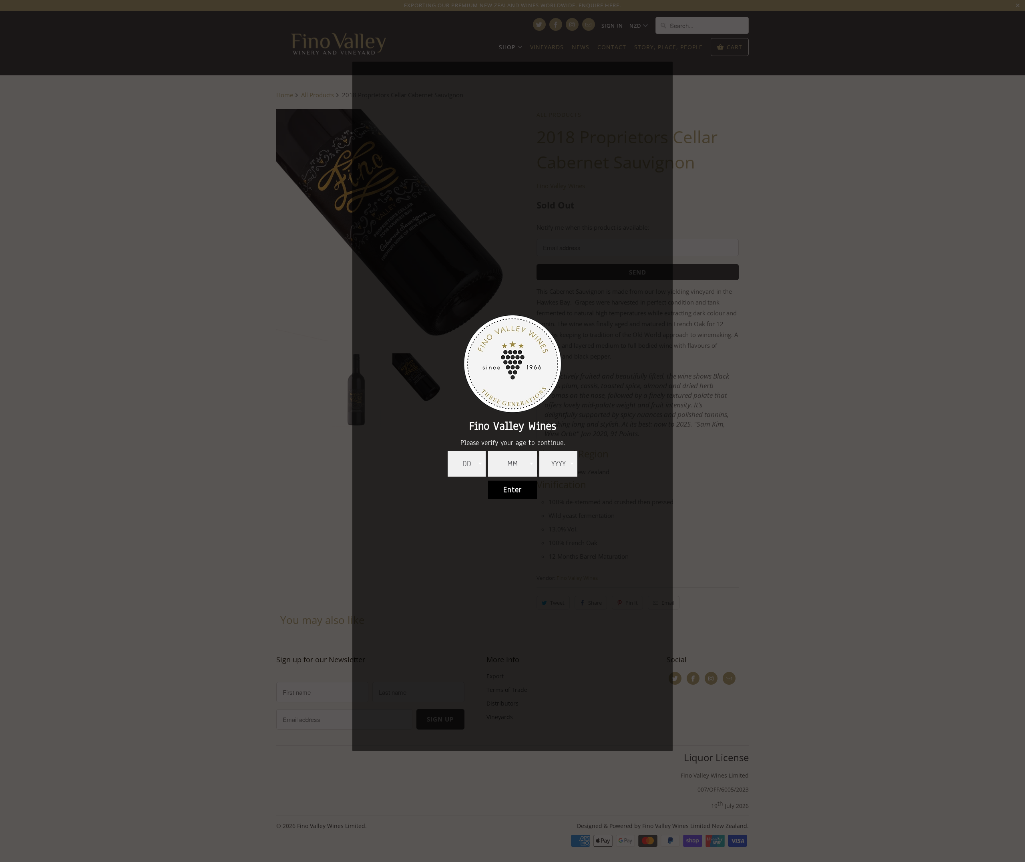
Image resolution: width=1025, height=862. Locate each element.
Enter (512, 490)
